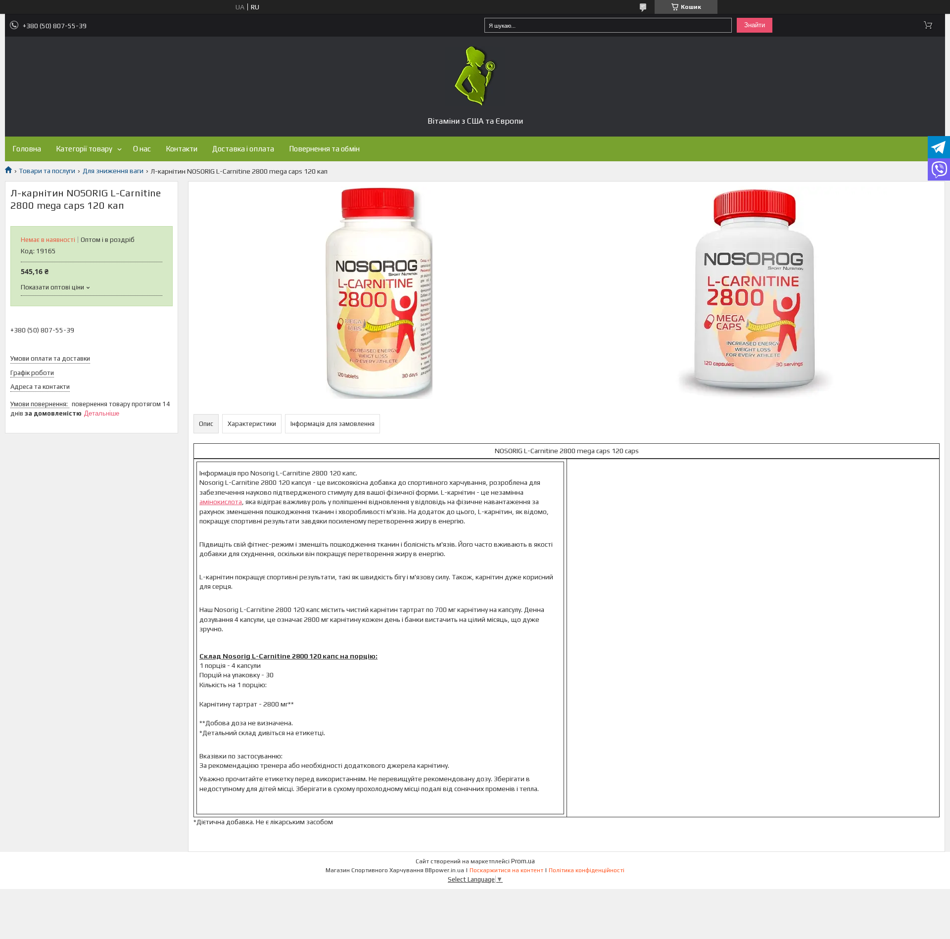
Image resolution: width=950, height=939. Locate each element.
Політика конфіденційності (586, 870)
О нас (142, 148)
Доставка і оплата (243, 148)
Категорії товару (84, 148)
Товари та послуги (47, 171)
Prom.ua (523, 861)
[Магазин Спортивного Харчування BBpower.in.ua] (475, 76)
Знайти (754, 25)
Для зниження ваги (113, 171)
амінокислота (220, 502)
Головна (26, 148)
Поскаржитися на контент (506, 870)
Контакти (181, 148)
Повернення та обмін (324, 148)
